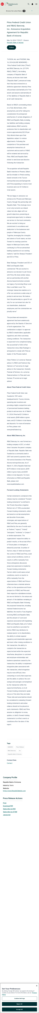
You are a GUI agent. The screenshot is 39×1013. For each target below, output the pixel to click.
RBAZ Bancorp (12, 750)
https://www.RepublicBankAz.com (14, 791)
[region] (19, 998)
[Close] (37, 986)
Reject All (19, 1004)
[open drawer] (36, 4)
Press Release (20, 747)
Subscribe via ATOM (10, 812)
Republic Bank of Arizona (15, 43)
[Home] (9, 4)
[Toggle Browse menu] (32, 10)
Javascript (7, 815)
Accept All (19, 1009)
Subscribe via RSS (9, 809)
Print (4, 803)
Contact (9, 763)
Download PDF (8, 806)
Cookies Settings (19, 998)
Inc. (20, 750)
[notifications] (32, 4)
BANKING (10, 747)
